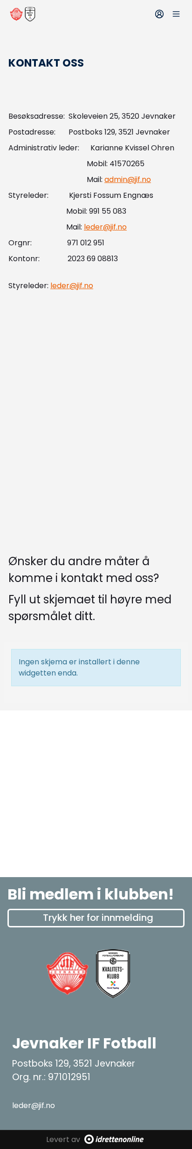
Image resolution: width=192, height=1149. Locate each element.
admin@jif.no (127, 179)
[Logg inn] (159, 14)
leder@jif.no (105, 227)
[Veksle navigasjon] (176, 14)
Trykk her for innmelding (98, 917)
